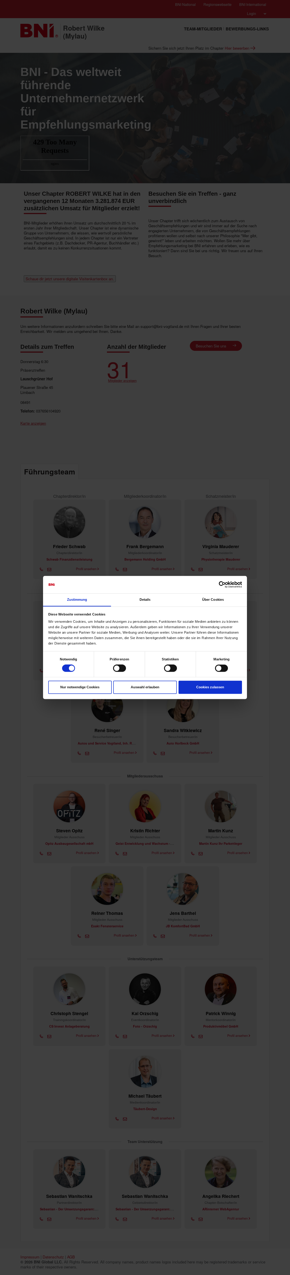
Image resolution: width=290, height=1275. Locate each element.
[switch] (119, 668)
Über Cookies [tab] (213, 599)
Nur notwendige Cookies (79, 687)
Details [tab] (145, 599)
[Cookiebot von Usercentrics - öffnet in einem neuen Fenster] (222, 584)
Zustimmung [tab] (77, 599)
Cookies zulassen (210, 687)
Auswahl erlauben (145, 687)
